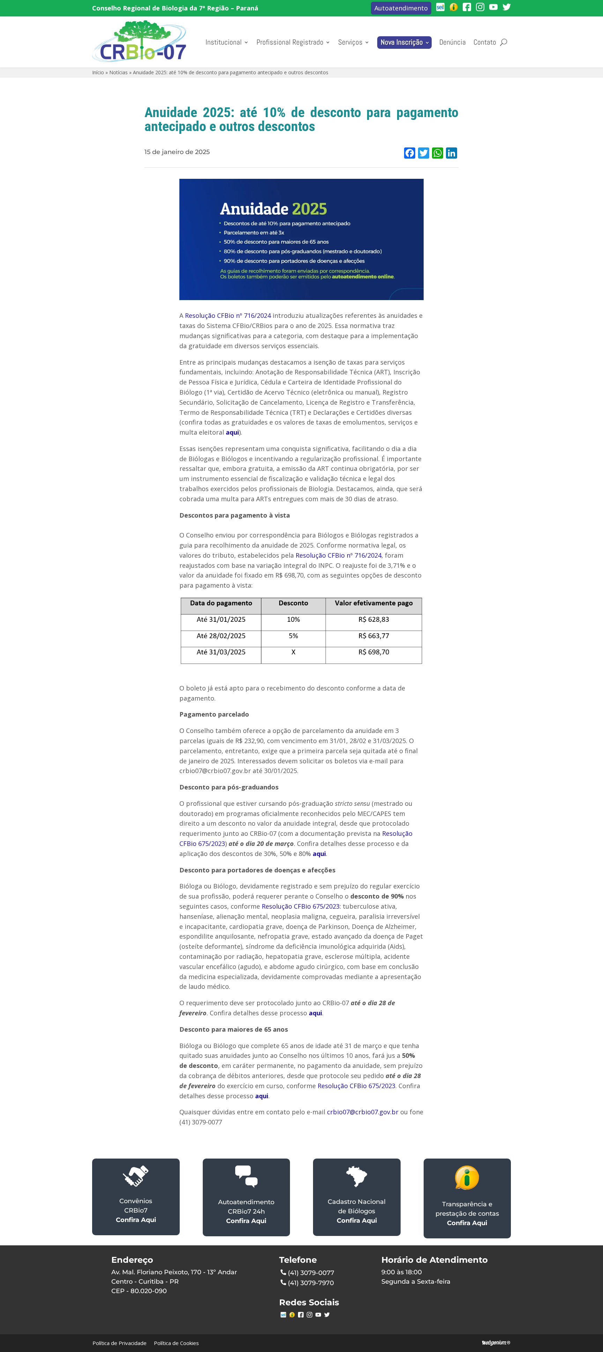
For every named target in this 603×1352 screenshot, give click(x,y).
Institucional (224, 42)
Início (98, 72)
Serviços (350, 42)
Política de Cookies (176, 1342)
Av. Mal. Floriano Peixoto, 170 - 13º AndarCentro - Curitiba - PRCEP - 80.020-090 (174, 1281)
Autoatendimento (401, 8)
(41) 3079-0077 (311, 1273)
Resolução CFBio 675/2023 (356, 1086)
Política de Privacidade (119, 1342)
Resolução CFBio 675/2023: (300, 906)
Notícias (118, 72)
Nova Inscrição (402, 42)
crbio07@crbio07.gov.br (363, 1112)
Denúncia (452, 42)
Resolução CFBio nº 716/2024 (228, 315)
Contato (485, 42)
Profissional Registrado (289, 42)
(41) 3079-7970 (311, 1283)
